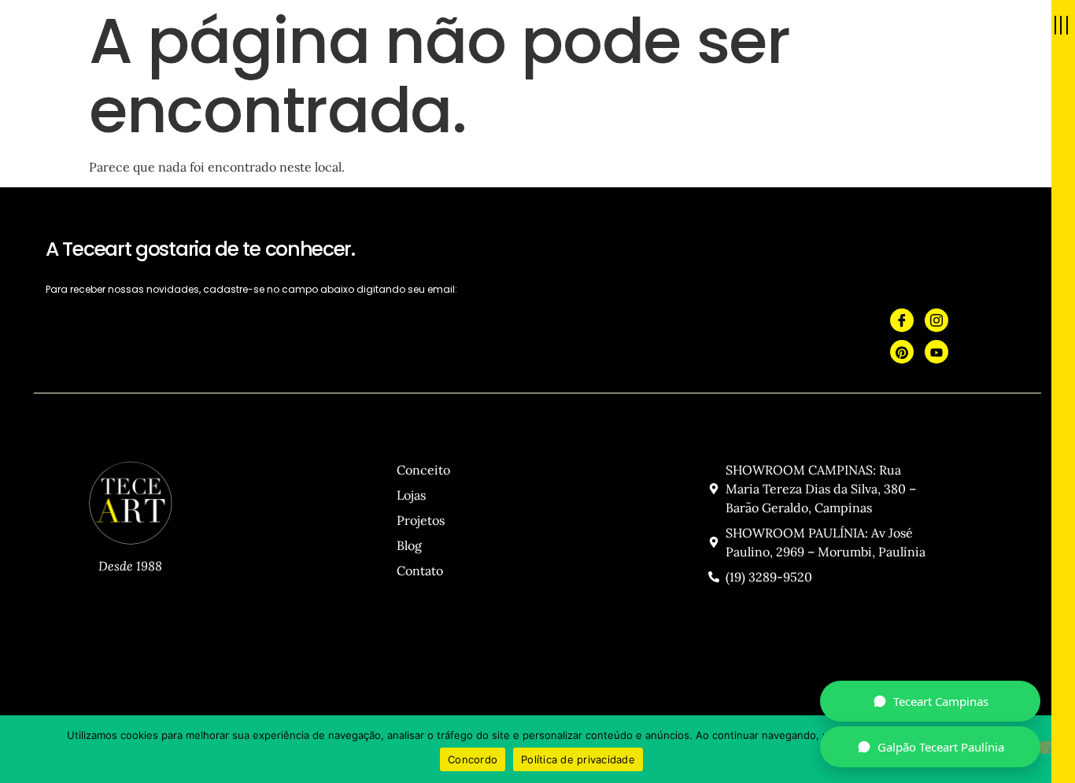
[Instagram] (936, 320)
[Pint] (902, 352)
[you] (936, 352)
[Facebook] (902, 320)
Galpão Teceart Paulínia (940, 747)
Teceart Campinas (940, 701)
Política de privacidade (578, 759)
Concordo (472, 759)
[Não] (1050, 747)
